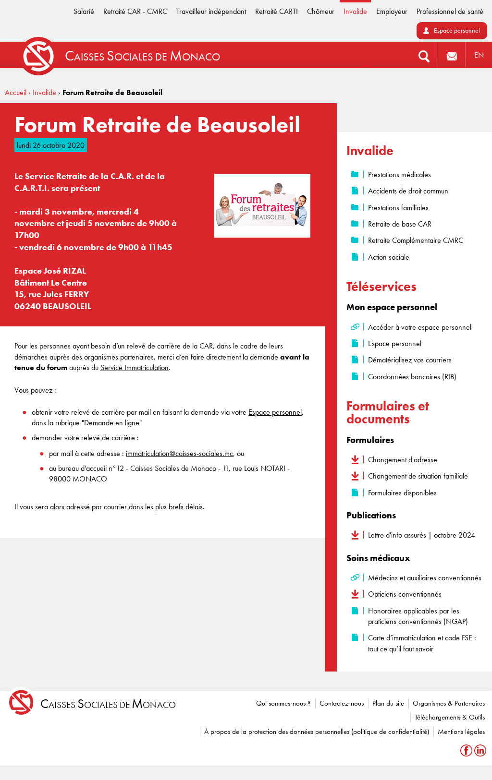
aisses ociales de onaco (108, 703)
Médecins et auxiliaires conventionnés (424, 577)
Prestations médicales (399, 174)
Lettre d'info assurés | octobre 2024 (421, 535)
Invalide (355, 11)
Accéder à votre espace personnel (419, 327)
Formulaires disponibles (402, 492)
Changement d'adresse (402, 459)
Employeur (391, 11)
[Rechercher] (424, 55)
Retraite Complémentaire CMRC (415, 240)
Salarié (84, 11)
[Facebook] (467, 750)
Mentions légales (461, 731)
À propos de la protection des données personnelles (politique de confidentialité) (316, 731)
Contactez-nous (342, 703)
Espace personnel (457, 30)
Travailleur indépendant (211, 11)
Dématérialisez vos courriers (410, 359)
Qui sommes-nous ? (283, 703)
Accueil (15, 92)
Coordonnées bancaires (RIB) (412, 376)
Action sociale (388, 257)
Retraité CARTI (276, 11)
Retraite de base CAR (399, 223)
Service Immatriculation (134, 367)
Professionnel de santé (450, 11)
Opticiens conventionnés (405, 594)
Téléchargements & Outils (450, 717)
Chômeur (320, 11)
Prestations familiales (398, 207)
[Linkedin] (480, 750)
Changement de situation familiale (418, 475)
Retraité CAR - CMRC (135, 11)
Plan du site (388, 703)
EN (479, 55)
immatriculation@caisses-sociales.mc (179, 453)
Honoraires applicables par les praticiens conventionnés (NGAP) (418, 616)
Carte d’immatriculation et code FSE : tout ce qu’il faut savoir (422, 643)
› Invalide (42, 92)
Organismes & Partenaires (449, 703)
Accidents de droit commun (408, 190)
